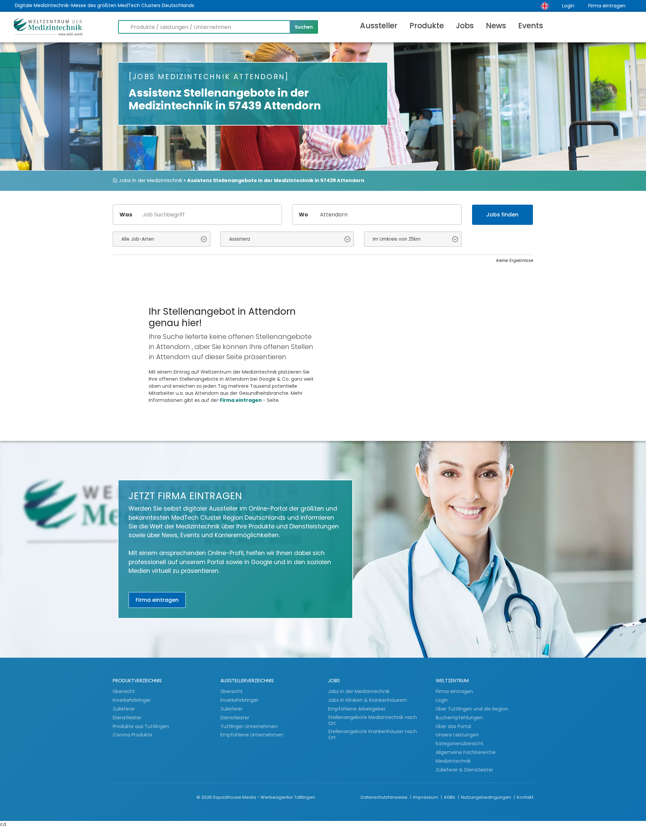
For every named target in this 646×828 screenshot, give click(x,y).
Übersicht (124, 691)
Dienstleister (128, 718)
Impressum (426, 797)
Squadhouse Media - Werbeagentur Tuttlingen (264, 797)
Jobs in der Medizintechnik (149, 180)
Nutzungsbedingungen (486, 797)
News (496, 25)
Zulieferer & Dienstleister (464, 770)
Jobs (465, 25)
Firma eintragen (606, 5)
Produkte (426, 25)
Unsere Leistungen (457, 735)
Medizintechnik (453, 761)
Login (568, 5)
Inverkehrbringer (132, 700)
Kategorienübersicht (459, 743)
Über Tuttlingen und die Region (472, 709)
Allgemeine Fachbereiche (466, 752)
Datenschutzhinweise (384, 797)
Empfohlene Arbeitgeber (357, 709)
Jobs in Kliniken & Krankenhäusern (367, 700)
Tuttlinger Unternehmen (249, 726)
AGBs (450, 797)
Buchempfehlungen (459, 718)
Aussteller (378, 25)
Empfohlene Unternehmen (251, 735)
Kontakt (525, 797)
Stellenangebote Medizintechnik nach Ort (372, 720)
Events (530, 25)
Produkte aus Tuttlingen (141, 726)
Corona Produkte (132, 735)
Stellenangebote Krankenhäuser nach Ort (372, 734)
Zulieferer (124, 709)
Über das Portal (453, 726)
